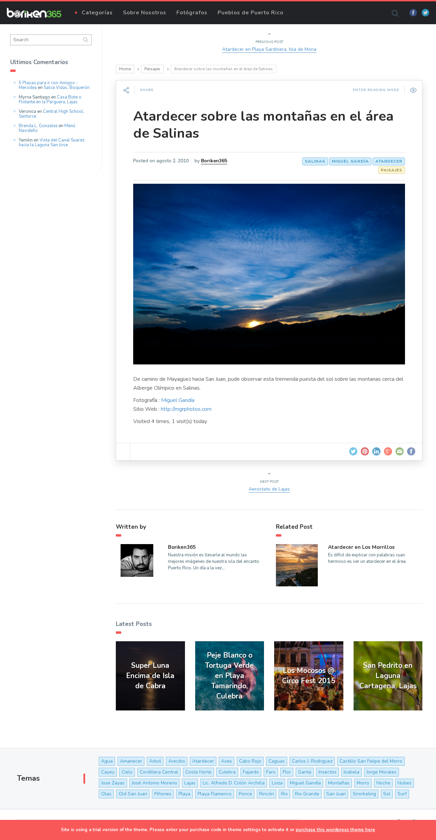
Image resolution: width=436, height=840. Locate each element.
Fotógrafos (191, 12)
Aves (226, 761)
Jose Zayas (113, 783)
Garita (304, 772)
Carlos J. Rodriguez (312, 761)
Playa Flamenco (215, 794)
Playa (184, 794)
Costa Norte (198, 772)
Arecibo (176, 761)
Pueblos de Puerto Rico (250, 12)
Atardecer (388, 161)
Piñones (162, 794)
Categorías (97, 12)
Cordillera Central (159, 772)
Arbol (155, 761)
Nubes (404, 783)
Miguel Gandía (350, 161)
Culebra (227, 772)
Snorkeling (364, 794)
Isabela (351, 772)
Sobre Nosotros (144, 12)
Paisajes (152, 69)
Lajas (190, 783)
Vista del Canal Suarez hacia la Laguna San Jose (51, 142)
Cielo (127, 772)
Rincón (266, 794)
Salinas (315, 161)
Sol (386, 794)
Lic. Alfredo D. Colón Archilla (234, 783)
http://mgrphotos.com (186, 409)
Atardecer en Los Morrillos (361, 547)
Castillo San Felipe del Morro (371, 761)
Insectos (327, 772)
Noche (383, 783)
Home (125, 69)
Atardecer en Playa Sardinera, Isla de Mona (269, 49)
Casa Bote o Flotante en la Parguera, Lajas (50, 99)
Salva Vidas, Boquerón (67, 88)
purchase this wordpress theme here (335, 830)
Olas (106, 794)
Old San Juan (133, 794)
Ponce (245, 794)
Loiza (277, 783)
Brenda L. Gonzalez (38, 126)
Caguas (276, 761)
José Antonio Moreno (154, 783)
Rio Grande (307, 794)
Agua (107, 761)
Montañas (338, 783)
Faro (271, 772)
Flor (287, 772)
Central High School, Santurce (51, 113)
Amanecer (131, 761)
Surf (402, 794)
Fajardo (251, 772)
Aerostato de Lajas (269, 489)
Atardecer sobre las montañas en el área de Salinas (263, 124)
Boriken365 (214, 161)
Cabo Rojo (250, 761)
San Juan (336, 794)
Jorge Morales (381, 772)
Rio (284, 794)
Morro (363, 783)
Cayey (107, 772)
